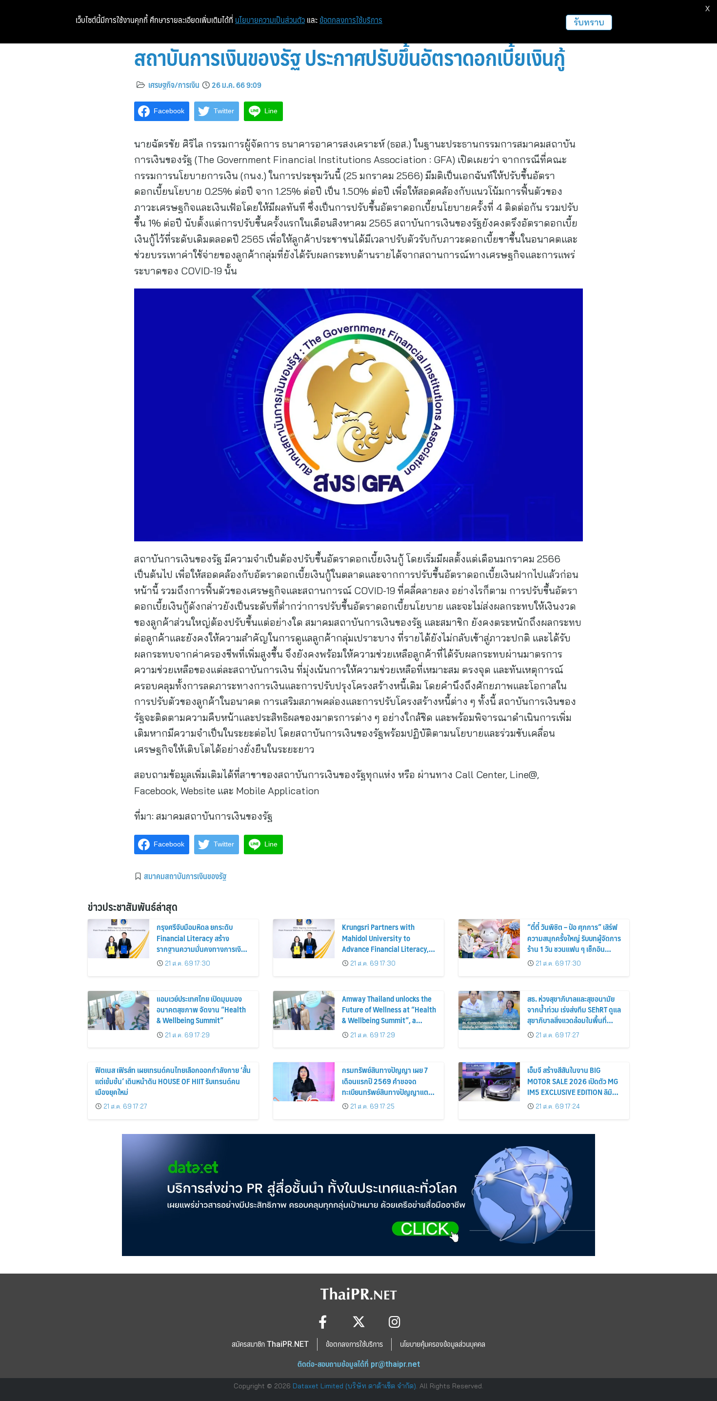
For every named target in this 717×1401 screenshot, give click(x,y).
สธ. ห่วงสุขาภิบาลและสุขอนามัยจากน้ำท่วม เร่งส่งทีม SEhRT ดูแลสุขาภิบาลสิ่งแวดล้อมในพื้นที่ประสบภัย (574, 1015)
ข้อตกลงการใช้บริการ (350, 20)
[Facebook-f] (322, 1321)
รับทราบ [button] (589, 22)
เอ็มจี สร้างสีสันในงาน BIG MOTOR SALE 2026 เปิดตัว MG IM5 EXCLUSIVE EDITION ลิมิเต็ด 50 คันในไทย (572, 1086)
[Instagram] (394, 1321)
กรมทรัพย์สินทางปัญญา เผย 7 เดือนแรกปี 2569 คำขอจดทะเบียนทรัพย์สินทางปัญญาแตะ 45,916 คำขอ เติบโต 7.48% (386, 1086)
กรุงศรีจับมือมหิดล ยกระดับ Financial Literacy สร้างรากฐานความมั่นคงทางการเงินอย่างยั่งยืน (201, 943)
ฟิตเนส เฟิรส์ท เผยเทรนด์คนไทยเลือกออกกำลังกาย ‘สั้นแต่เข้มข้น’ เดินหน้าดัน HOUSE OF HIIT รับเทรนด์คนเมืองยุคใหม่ (173, 1080)
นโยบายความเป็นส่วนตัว (270, 20)
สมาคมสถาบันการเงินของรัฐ (185, 876)
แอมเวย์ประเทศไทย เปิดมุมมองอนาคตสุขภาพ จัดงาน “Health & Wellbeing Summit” (201, 1009)
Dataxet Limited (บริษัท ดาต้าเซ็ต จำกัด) (354, 1385)
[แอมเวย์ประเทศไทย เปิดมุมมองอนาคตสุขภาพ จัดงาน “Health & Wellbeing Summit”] (118, 1010)
